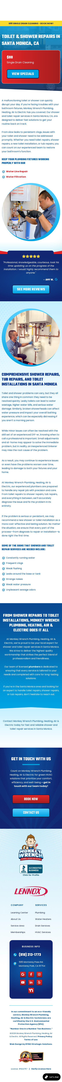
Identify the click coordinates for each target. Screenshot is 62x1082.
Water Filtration (16, 176)
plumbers (34, 666)
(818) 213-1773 (30, 955)
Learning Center (19, 912)
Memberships (18, 932)
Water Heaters (43, 919)
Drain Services (42, 925)
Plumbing (40, 912)
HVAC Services (43, 932)
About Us (16, 919)
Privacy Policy (45, 1036)
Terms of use (30, 1039)
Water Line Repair (17, 171)
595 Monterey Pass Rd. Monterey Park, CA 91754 (32, 963)
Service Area (17, 925)
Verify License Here (41, 1068)
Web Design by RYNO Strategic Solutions (31, 1044)
